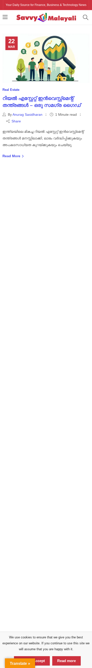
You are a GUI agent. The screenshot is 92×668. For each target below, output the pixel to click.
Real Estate (10, 90)
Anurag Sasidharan (27, 114)
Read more (66, 661)
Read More (11, 156)
